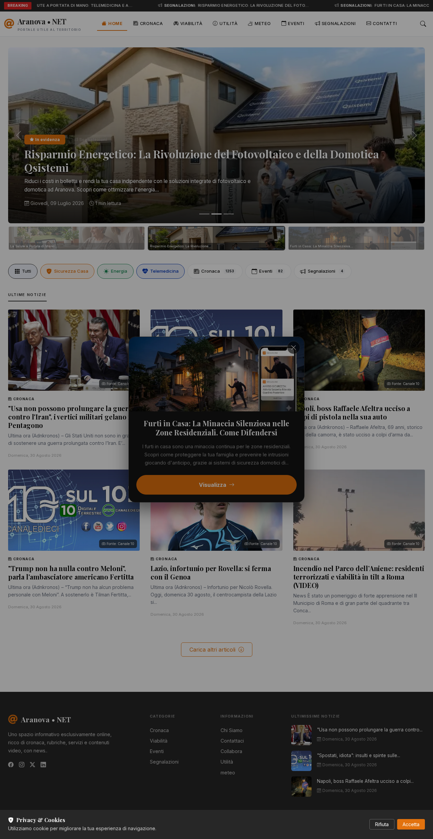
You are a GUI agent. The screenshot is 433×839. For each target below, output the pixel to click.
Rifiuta (382, 824)
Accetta (411, 824)
